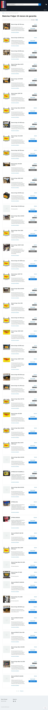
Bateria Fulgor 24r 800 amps (17, 122)
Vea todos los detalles (15, 32)
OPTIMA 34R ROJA (15, 517)
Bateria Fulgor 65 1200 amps (17, 206)
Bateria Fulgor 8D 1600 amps (17, 606)
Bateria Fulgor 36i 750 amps (17, 150)
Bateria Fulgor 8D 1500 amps (17, 374)
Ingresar (45, 9)
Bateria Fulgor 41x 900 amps (17, 385)
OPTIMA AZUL (14, 502)
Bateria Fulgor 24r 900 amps (17, 317)
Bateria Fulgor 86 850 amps (17, 192)
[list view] (36, 19)
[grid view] (35, 19)
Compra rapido (32, 28)
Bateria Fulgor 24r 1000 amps (18, 260)
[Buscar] (39, 4)
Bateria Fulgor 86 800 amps (17, 51)
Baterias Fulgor (4, 9)
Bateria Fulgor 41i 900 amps (17, 345)
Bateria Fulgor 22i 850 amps (17, 37)
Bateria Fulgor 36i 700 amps (17, 24)
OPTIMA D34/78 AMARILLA (17, 471)
